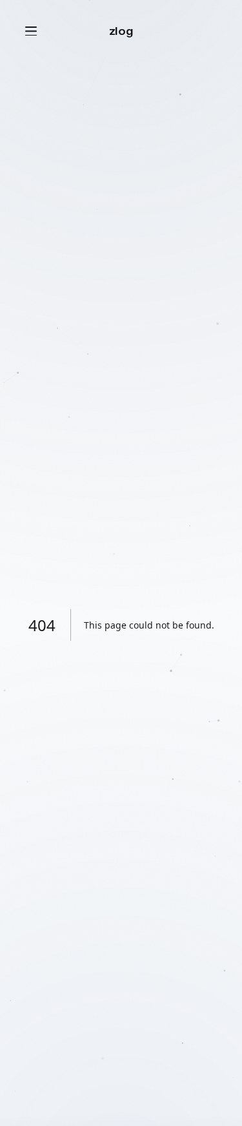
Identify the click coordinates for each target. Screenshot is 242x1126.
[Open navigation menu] (31, 31)
